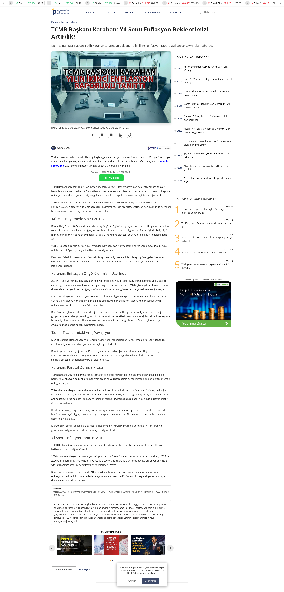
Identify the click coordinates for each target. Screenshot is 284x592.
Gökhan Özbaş (64, 147)
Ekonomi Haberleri (69, 22)
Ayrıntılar (132, 580)
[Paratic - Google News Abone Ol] (158, 149)
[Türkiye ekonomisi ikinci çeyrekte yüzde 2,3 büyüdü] (111, 545)
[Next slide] (280, 3)
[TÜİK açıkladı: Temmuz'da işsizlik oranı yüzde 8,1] (74, 545)
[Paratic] (60, 12)
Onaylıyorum (150, 581)
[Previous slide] (3, 3)
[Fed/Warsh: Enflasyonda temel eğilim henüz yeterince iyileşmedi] (148, 545)
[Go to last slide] (52, 548)
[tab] (110, 560)
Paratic (54, 22)
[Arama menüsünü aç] (199, 12)
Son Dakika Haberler (192, 57)
